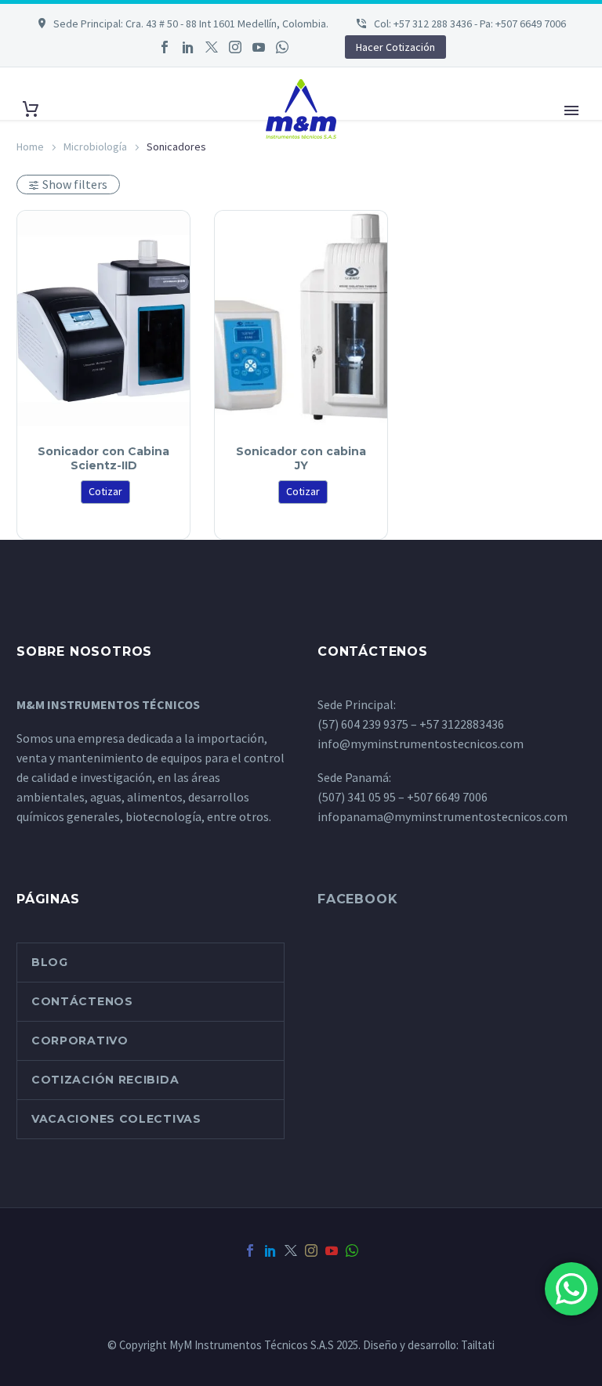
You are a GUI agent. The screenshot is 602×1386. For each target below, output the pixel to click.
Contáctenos (82, 1001)
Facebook (357, 899)
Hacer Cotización (395, 47)
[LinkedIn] (188, 47)
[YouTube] (258, 47)
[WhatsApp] (282, 47)
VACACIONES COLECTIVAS (116, 1119)
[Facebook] (164, 47)
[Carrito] (30, 109)
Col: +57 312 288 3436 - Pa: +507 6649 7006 (469, 23)
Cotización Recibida (105, 1080)
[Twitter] (211, 47)
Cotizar (105, 491)
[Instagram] (235, 47)
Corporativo (80, 1040)
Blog (49, 962)
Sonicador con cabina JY (301, 458)
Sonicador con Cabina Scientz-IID (103, 458)
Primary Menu (571, 110)
